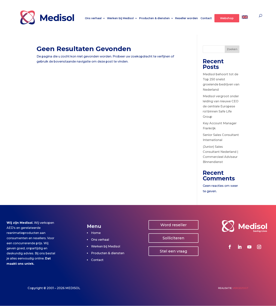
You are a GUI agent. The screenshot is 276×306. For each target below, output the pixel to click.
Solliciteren (173, 238)
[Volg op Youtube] (249, 247)
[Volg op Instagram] (259, 247)
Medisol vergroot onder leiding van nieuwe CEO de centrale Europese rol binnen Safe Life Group (221, 106)
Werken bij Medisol (120, 18)
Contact (206, 18)
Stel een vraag (173, 251)
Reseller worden (186, 18)
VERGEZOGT (240, 288)
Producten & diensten (154, 18)
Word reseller (173, 225)
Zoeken (232, 49)
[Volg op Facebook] (230, 247)
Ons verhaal (93, 18)
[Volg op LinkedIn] (239, 247)
